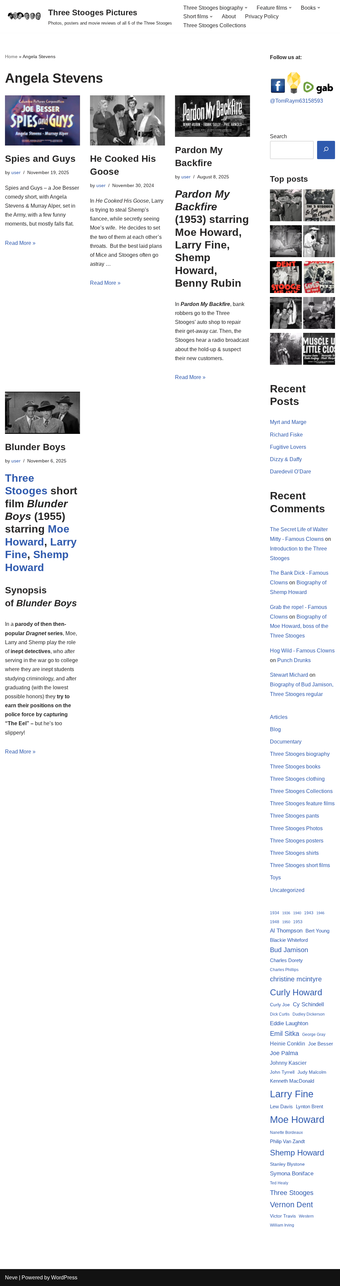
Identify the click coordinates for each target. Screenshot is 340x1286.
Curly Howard (296, 992)
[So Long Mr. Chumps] (319, 206)
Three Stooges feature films (302, 803)
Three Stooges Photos (296, 828)
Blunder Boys (35, 447)
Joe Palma (284, 1053)
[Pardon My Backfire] (212, 116)
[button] (246, 7)
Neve (11, 1277)
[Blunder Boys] (42, 413)
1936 (286, 913)
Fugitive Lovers (288, 447)
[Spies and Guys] (42, 120)
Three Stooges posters (296, 840)
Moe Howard (297, 1119)
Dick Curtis (280, 1014)
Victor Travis (283, 1216)
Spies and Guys (40, 158)
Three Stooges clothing (297, 779)
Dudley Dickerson (309, 1014)
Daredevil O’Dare (290, 471)
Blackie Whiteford (289, 940)
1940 (297, 913)
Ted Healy (279, 1183)
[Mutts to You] (286, 242)
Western (306, 1216)
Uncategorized (287, 890)
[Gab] (324, 92)
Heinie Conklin (287, 1043)
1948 (274, 922)
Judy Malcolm (312, 1072)
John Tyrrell (282, 1072)
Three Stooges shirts (294, 853)
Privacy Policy (262, 16)
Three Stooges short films (300, 865)
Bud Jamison (289, 949)
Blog (275, 729)
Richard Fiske (286, 435)
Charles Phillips (284, 969)
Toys (275, 877)
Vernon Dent (291, 1204)
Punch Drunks (294, 660)
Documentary (285, 741)
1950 (286, 922)
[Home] (286, 206)
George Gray (313, 1034)
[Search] (326, 150)
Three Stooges (291, 1192)
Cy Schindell (308, 1004)
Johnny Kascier (288, 1063)
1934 (274, 913)
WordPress (64, 1277)
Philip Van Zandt (287, 1141)
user (16, 172)
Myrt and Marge (288, 422)
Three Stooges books (295, 766)
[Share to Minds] (293, 92)
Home (11, 56)
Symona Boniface (291, 1173)
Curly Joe (280, 1004)
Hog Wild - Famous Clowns (302, 650)
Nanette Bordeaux (286, 1132)
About (229, 16)
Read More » (20, 243)
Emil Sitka (284, 1033)
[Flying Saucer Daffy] (286, 350)
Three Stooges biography (300, 754)
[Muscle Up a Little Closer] (319, 350)
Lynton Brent (309, 1106)
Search (278, 136)
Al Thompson (286, 930)
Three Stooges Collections (214, 25)
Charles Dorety (286, 960)
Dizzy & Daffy (286, 459)
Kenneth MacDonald (292, 1081)
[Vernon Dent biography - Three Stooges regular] (286, 278)
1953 (297, 922)
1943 (308, 913)
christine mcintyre (296, 979)
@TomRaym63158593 (296, 101)
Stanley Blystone (287, 1164)
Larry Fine (291, 1093)
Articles (279, 717)
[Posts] (319, 314)
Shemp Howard (297, 1152)
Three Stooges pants (294, 816)
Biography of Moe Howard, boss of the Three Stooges (299, 626)
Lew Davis (281, 1106)
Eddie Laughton (289, 1023)
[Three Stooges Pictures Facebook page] (278, 92)
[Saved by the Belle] (319, 278)
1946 (320, 913)
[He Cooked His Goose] (127, 120)
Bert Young (317, 931)
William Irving (282, 1225)
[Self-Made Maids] (319, 242)
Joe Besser (320, 1043)
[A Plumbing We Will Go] (286, 314)
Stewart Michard (289, 675)
